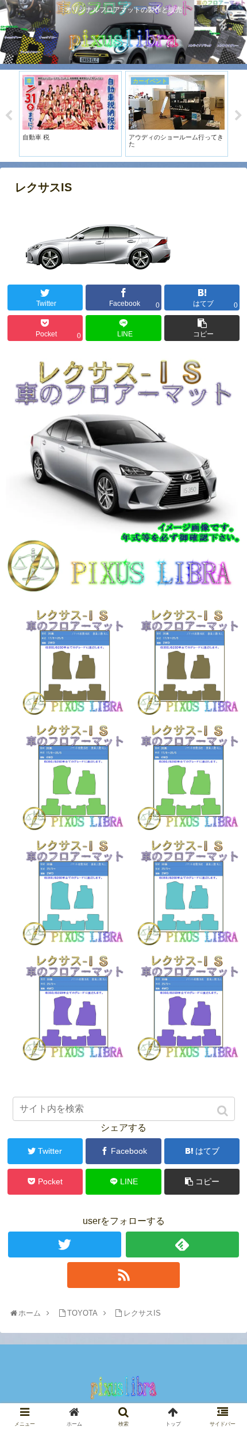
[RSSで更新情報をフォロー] (123, 1275)
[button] (224, 1111)
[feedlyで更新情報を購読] (182, 1244)
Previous (8, 116)
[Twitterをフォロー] (64, 1244)
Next (238, 116)
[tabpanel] (75, 114)
